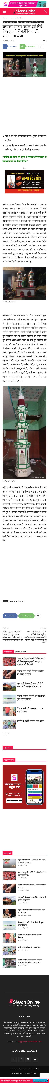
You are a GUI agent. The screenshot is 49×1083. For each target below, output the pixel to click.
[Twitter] (28, 1059)
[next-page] (8, 733)
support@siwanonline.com (29, 1041)
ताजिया (21, 601)
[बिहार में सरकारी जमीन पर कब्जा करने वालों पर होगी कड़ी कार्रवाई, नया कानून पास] (9, 913)
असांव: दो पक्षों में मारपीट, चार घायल (30, 721)
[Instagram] (21, 1059)
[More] (41, 46)
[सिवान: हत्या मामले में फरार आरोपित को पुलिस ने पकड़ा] (9, 674)
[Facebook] (14, 1059)
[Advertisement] (24, 104)
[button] (4, 11)
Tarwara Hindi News (17, 18)
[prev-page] (4, 733)
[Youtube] (35, 1059)
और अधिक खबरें (20, 652)
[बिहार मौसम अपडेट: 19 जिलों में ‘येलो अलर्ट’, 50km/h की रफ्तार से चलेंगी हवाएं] (9, 863)
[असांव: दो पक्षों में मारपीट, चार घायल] (9, 724)
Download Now (40, 1081)
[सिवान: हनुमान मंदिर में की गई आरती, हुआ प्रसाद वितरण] (9, 699)
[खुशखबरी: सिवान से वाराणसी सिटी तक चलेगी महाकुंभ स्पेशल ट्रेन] (9, 686)
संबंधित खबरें (8, 652)
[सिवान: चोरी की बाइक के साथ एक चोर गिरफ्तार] (9, 711)
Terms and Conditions (18, 1069)
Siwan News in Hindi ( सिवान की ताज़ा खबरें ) (30, 22)
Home (5, 18)
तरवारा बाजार (13, 601)
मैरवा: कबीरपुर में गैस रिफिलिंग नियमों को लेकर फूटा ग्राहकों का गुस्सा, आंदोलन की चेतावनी (31, 661)
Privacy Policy (34, 1069)
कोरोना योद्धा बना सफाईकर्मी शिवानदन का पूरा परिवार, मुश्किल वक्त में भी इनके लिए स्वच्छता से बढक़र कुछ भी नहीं (13, 636)
